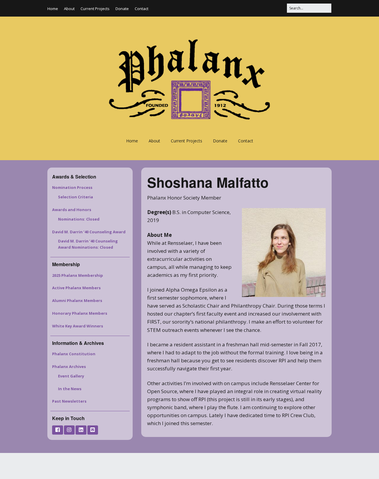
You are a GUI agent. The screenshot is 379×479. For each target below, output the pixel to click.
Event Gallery (71, 376)
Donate (122, 8)
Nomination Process (72, 187)
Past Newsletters (69, 401)
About (69, 8)
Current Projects (95, 8)
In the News (69, 388)
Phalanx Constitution (73, 353)
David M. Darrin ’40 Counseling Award (89, 231)
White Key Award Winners (77, 326)
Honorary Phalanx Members (79, 313)
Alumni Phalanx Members (77, 300)
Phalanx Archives (69, 366)
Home (52, 8)
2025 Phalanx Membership (77, 275)
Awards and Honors (71, 209)
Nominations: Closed (78, 219)
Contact (141, 8)
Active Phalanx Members (76, 287)
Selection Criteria (75, 197)
